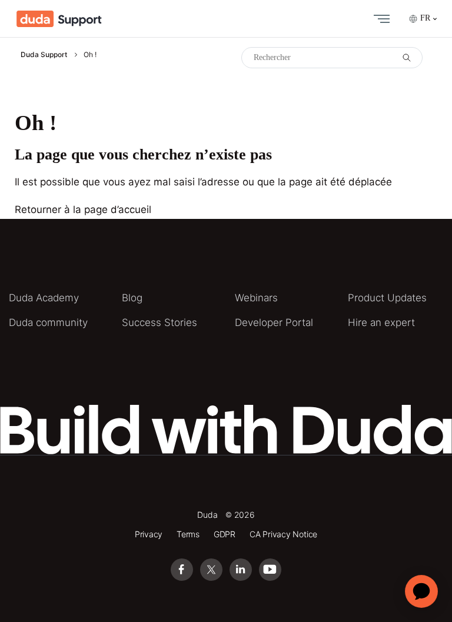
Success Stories (159, 322)
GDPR (224, 534)
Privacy (149, 534)
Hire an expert (381, 322)
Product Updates (387, 298)
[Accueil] (59, 19)
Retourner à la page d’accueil (83, 209)
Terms (188, 534)
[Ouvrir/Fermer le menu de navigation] (379, 19)
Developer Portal (274, 322)
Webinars (256, 298)
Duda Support (44, 54)
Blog (132, 298)
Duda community (48, 322)
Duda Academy (44, 298)
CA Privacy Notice (283, 534)
